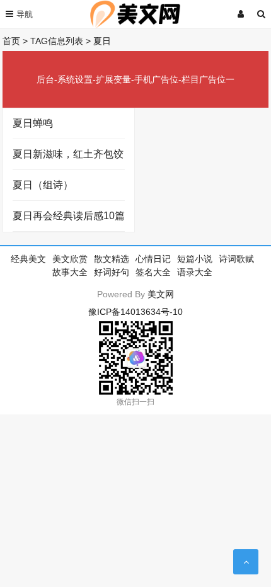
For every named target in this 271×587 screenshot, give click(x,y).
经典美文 (28, 259)
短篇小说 (194, 259)
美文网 (160, 294)
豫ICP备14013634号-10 (135, 312)
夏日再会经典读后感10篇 (69, 215)
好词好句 (111, 272)
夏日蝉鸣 (33, 123)
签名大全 (153, 272)
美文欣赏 (70, 259)
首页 (11, 41)
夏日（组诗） (43, 185)
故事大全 (70, 272)
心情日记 (153, 259)
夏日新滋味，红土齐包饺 (68, 154)
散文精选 (111, 259)
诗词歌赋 (236, 259)
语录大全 (194, 272)
